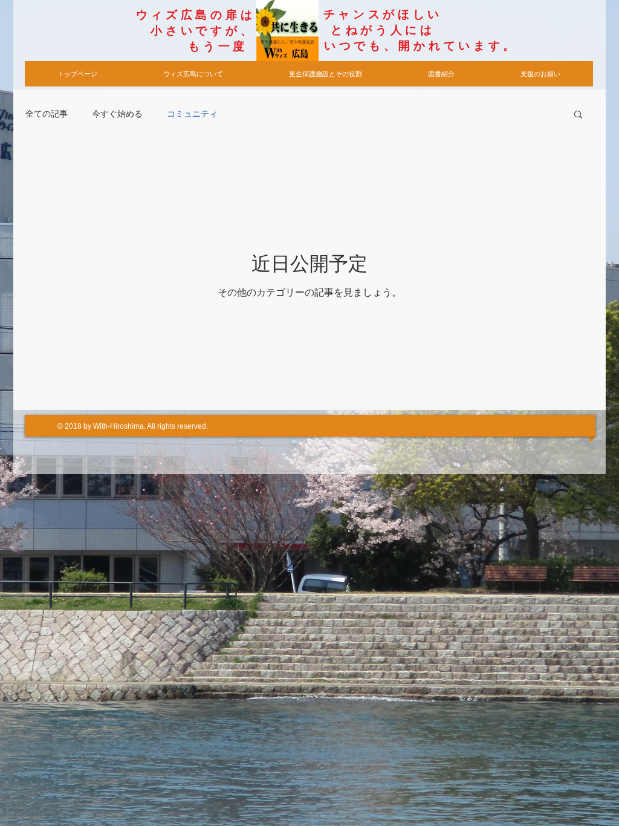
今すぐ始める (117, 113)
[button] (578, 115)
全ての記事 (46, 113)
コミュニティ (192, 113)
